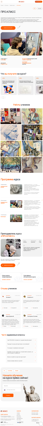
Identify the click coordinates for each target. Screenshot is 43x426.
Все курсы (6, 5)
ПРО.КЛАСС (19, 5)
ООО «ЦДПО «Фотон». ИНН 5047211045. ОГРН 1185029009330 (7, 424)
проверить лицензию (6, 279)
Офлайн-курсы (12, 5)
